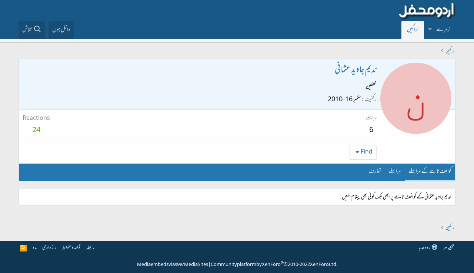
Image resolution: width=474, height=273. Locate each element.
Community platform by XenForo (274, 265)
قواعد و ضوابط (71, 248)
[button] (430, 30)
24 (36, 130)
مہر (445, 248)
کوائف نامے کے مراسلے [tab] (429, 171)
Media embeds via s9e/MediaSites (172, 265)
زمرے (443, 30)
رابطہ (90, 248)
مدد (35, 248)
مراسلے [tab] (394, 171)
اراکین (412, 30)
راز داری (49, 248)
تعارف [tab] (374, 171)
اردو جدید (425, 248)
